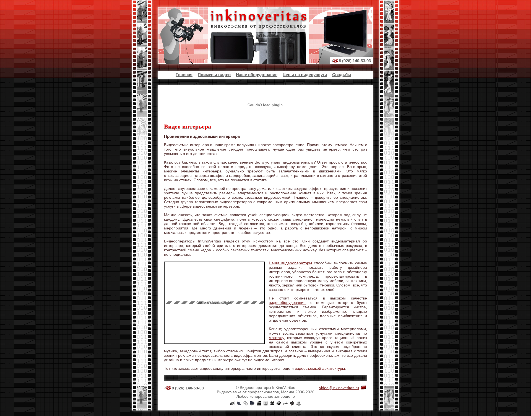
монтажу (276, 337)
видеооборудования (287, 302)
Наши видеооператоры (290, 263)
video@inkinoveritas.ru (339, 388)
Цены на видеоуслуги (305, 74)
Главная (184, 74)
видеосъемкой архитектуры (320, 368)
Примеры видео (214, 74)
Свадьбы (341, 74)
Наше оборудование (256, 74)
